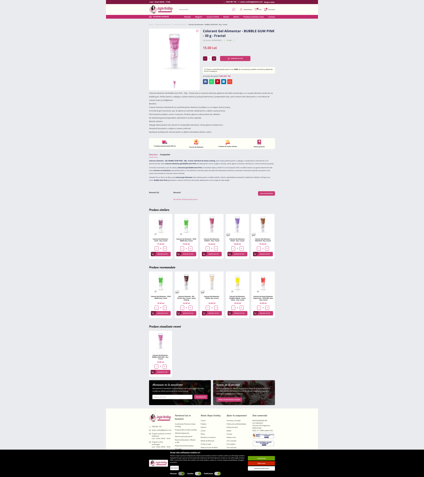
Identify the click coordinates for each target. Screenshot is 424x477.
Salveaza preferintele (261, 468)
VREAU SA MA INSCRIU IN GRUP (229, 400)
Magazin (198, 17)
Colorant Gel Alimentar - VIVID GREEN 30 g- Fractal (186, 240)
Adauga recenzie (266, 193)
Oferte (236, 17)
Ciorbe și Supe (206, 444)
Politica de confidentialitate (236, 424)
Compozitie (165, 154)
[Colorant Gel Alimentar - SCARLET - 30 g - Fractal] (212, 225)
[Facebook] (205, 81)
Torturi (203, 421)
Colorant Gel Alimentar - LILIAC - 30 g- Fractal (161, 240)
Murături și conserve (208, 437)
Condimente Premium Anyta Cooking (185, 425)
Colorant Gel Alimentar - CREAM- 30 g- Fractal (212, 297)
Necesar (173, 473)
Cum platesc (231, 444)
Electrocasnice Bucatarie (183, 436)
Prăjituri (203, 424)
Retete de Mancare (207, 441)
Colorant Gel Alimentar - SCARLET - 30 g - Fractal (212, 240)
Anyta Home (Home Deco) (184, 446)
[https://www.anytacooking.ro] (161, 9)
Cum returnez (232, 448)
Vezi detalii (174, 468)
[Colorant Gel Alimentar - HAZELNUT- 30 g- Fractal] (263, 225)
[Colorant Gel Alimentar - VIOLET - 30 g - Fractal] (237, 225)
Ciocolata (178, 449)
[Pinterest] (217, 81)
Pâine (203, 434)
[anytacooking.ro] (160, 418)
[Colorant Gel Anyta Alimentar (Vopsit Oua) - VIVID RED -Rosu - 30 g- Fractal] (263, 283)
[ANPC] (263, 436)
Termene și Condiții (233, 421)
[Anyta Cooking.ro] (158, 463)
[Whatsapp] (211, 81)
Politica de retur (232, 427)
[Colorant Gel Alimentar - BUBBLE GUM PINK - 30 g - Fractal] (160, 342)
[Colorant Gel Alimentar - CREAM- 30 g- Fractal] (212, 283)
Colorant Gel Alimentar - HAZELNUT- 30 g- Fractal (263, 240)
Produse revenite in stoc (253, 17)
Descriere (153, 154)
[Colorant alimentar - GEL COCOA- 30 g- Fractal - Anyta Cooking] (186, 283)
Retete (226, 17)
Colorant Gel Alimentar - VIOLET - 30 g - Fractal (237, 240)
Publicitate (208, 473)
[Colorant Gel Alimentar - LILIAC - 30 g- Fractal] (160, 225)
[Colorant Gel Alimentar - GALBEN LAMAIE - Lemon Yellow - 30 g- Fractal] (237, 283)
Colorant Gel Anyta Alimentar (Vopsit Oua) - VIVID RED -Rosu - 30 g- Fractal (263, 298)
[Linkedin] (223, 81)
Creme (203, 431)
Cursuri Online (213, 17)
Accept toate (261, 458)
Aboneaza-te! (201, 397)
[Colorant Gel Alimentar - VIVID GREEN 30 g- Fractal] (186, 225)
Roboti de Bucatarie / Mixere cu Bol (185, 441)
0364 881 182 (225, 76)
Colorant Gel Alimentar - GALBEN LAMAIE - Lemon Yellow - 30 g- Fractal (237, 298)
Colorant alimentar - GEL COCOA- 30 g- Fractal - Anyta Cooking (186, 298)
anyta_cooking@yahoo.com (161, 430)
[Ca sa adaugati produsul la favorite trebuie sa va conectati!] (197, 31)
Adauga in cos (237, 58)
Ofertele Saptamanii (182, 433)
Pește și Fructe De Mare (209, 448)
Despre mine (231, 437)
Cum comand (231, 441)
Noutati (187, 17)
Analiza (190, 473)
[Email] (229, 81)
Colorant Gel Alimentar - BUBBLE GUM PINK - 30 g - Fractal (160, 357)
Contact (271, 17)
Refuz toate (261, 463)
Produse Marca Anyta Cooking (186, 430)
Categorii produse (161, 17)
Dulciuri (203, 427)
